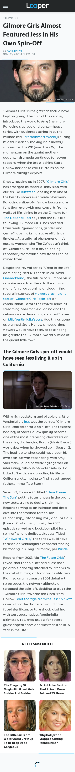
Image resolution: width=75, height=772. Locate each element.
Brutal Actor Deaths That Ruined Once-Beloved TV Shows (53, 689)
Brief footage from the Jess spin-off (44, 599)
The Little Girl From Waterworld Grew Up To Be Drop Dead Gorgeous (18, 741)
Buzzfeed (28, 192)
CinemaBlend (13, 278)
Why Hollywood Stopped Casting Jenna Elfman (51, 739)
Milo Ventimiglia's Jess (25, 319)
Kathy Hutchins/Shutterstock (58, 99)
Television (11, 18)
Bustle (63, 549)
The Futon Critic (52, 557)
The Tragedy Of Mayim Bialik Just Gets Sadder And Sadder (19, 689)
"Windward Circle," (17, 538)
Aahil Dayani (14, 50)
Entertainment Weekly (40, 137)
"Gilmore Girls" (57, 181)
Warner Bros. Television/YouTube (53, 406)
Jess (27, 421)
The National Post (17, 217)
